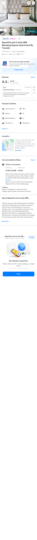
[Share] (33, 3)
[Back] (3, 3)
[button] (8, 145)
